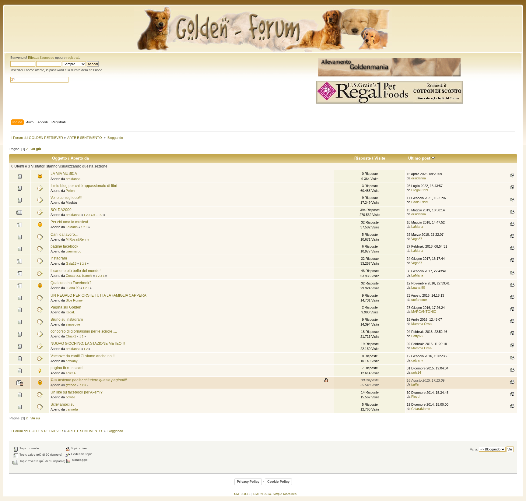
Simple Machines (284, 494)
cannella (72, 409)
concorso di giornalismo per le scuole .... (84, 331)
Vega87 (416, 239)
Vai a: (474, 449)
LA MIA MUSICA (64, 173)
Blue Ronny (74, 300)
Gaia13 (71, 263)
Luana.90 (72, 288)
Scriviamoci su (63, 404)
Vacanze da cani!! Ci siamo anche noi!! (82, 356)
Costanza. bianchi (79, 275)
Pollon (70, 190)
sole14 (70, 373)
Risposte (362, 158)
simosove (73, 324)
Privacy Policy (248, 481)
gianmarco (73, 251)
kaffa (415, 384)
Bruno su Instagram (67, 319)
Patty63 (417, 336)
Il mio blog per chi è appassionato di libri (84, 186)
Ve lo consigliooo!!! (66, 198)
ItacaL (70, 312)
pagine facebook (64, 246)
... (98, 215)
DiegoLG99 (419, 190)
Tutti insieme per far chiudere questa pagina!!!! (89, 380)
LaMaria (72, 227)
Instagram (59, 258)
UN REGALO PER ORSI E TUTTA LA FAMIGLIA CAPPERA (98, 295)
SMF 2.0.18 (242, 494)
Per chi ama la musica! (69, 222)
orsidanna (73, 179)
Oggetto (59, 158)
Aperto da (80, 158)
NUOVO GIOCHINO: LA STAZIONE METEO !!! (88, 343)
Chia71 (71, 336)
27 (101, 215)
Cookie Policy (278, 481)
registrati (72, 57)
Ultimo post (419, 158)
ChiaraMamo (420, 409)
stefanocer (419, 300)
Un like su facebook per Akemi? (77, 392)
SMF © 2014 (262, 494)
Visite (379, 158)
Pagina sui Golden (66, 307)
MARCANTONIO (424, 311)
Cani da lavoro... (64, 234)
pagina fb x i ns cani (67, 368)
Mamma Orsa (421, 324)
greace (71, 385)
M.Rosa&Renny (77, 239)
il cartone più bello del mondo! (75, 271)
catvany (72, 361)
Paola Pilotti (419, 202)
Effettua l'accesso (41, 57)
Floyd (415, 396)
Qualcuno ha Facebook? (71, 283)
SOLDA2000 (61, 210)
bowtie (70, 397)
